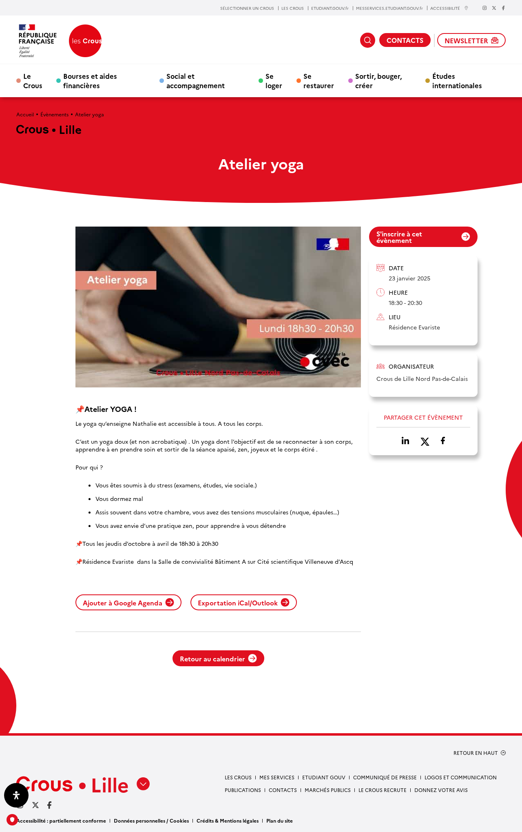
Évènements (54, 114)
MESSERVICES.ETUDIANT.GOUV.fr (389, 8)
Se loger (273, 80)
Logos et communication (461, 777)
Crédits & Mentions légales (228, 820)
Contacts (283, 789)
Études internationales (457, 80)
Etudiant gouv (323, 777)
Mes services (276, 777)
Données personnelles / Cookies (151, 820)
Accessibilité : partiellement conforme (61, 820)
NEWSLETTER (466, 40)
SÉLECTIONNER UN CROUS (247, 8)
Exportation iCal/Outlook (238, 602)
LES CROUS (292, 8)
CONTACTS (405, 40)
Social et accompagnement (195, 80)
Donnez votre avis (441, 789)
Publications (243, 789)
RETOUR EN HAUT (475, 753)
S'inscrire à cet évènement (399, 237)
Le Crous (32, 80)
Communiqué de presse (385, 777)
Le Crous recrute (382, 789)
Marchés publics (328, 789)
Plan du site (279, 820)
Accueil (25, 114)
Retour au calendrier (212, 658)
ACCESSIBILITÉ (445, 8)
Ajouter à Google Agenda (122, 602)
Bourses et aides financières (90, 80)
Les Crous (238, 777)
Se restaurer (318, 80)
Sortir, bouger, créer (378, 80)
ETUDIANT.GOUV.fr (330, 8)
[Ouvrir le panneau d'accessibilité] (16, 795)
